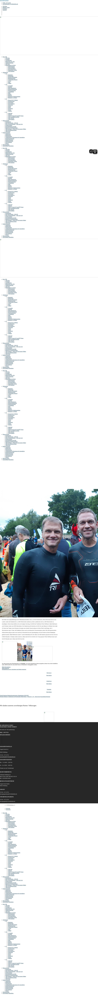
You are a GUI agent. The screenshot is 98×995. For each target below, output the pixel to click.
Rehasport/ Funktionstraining (14, 96)
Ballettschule (10, 76)
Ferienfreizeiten (8, 136)
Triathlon (10, 111)
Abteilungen (5, 72)
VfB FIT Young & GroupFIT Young (15, 115)
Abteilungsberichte (9, 62)
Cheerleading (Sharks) (12, 79)
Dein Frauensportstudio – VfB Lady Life (14, 124)
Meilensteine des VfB (9, 61)
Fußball (9, 83)
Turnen (9, 109)
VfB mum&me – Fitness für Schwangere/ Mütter (15, 129)
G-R (6, 84)
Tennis (9, 107)
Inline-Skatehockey (12, 88)
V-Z (6, 112)
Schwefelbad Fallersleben (8, 145)
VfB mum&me (11, 119)
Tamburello (10, 105)
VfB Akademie (11, 71)
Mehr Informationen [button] (6, 667)
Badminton (10, 74)
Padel (9, 93)
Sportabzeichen (11, 101)
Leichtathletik (11, 91)
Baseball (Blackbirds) (12, 77)
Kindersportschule (12, 90)
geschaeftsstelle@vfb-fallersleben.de (7, 756)
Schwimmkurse (11, 103)
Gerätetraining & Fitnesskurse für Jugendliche (15, 137)
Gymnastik (10, 85)
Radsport (10, 95)
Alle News (7, 64)
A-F (6, 73)
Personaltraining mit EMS (10, 126)
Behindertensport (11, 78)
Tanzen (9, 106)
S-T (6, 99)
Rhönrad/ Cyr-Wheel (12, 97)
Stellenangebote (11, 66)
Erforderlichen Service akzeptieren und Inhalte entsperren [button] (14, 669)
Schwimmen (10, 102)
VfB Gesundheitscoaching (13, 117)
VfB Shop (7, 58)
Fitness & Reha (6, 120)
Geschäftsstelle (8, 60)
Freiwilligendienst (12, 68)
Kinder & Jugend (6, 132)
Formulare (7, 59)
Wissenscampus (6, 144)
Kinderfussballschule (12, 89)
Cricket (9, 80)
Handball (10, 87)
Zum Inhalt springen (4, 0)
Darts (9, 82)
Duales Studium (11, 67)
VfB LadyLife (11, 118)
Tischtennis (10, 108)
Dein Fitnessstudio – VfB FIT (11, 123)
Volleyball (10, 113)
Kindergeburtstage (9, 139)
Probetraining (8, 121)
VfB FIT (10, 114)
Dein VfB (5, 56)
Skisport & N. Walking (13, 100)
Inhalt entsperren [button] (5, 668)
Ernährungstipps (8, 125)
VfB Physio (7, 131)
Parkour (9, 94)
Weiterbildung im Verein (10, 65)
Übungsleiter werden (12, 70)
